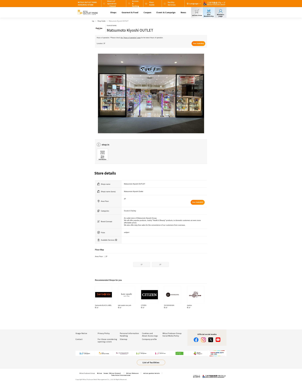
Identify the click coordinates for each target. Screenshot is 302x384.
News (183, 12)
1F (142, 264)
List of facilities (151, 362)
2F (160, 264)
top (93, 21)
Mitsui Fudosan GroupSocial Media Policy (172, 334)
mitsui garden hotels (151, 373)
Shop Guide (101, 21)
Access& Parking (135, 3)
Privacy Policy (104, 333)
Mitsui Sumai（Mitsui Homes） (109, 373)
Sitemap (123, 339)
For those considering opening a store (107, 340)
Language (193, 3)
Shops (113, 12)
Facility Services (172, 3)
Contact (79, 339)
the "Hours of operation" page (131, 38)
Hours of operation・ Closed (111, 3)
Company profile (149, 339)
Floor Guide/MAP (197, 202)
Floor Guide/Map (198, 43)
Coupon (147, 12)
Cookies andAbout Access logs (150, 334)
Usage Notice (81, 333)
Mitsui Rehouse (132, 373)
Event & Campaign (166, 12)
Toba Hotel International (120, 375)
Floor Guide (152, 3)
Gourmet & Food (130, 12)
